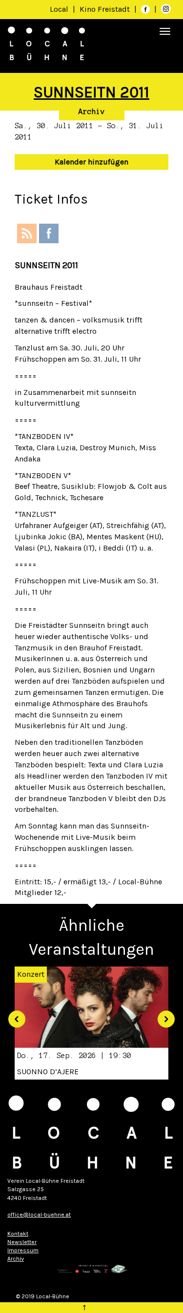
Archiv (92, 111)
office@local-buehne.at (39, 1214)
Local (59, 9)
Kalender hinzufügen (91, 161)
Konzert (30, 974)
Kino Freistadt (106, 9)
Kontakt (17, 1233)
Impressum (23, 1250)
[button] (13, 1015)
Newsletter (22, 1242)
